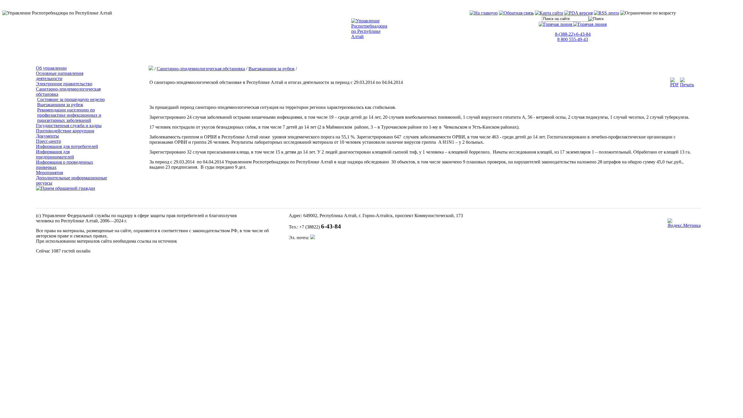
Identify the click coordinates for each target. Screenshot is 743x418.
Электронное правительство (64, 83)
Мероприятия (49, 172)
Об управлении (51, 68)
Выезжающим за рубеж (60, 104)
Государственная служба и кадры (69, 125)
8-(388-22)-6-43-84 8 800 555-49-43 (573, 37)
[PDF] (674, 84)
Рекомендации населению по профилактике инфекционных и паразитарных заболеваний (69, 115)
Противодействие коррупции (65, 130)
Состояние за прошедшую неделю (71, 99)
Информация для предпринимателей (55, 154)
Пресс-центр (48, 141)
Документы (47, 136)
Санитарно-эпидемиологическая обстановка (201, 68)
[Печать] (687, 84)
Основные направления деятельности (59, 76)
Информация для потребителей (67, 146)
